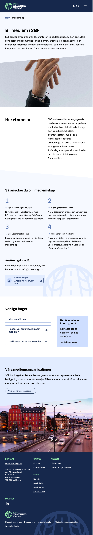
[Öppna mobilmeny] (85, 6)
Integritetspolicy (45, 522)
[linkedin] (7, 504)
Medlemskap (56, 463)
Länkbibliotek (39, 491)
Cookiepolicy (30, 522)
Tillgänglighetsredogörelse (66, 522)
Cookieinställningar (13, 522)
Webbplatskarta (12, 526)
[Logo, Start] (16, 6)
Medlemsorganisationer (61, 467)
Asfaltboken (38, 487)
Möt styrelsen (39, 467)
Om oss (36, 463)
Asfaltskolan (38, 483)
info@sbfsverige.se (32, 269)
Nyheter (37, 479)
